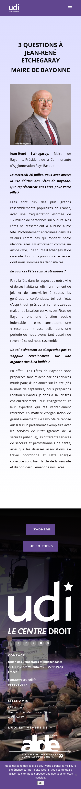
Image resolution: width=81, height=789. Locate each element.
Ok (40, 782)
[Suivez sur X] (18, 643)
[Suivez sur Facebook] (11, 643)
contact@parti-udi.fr (22, 679)
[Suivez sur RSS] (48, 643)
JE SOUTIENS (41, 546)
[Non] (76, 775)
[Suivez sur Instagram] (26, 643)
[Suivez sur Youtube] (41, 643)
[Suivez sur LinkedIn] (33, 643)
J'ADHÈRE (41, 529)
